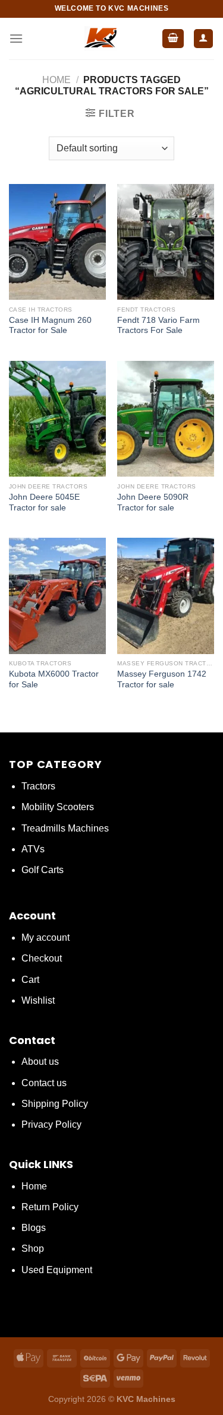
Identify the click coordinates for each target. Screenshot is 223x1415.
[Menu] (16, 38)
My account (45, 937)
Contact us (44, 1083)
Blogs (33, 1228)
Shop (32, 1248)
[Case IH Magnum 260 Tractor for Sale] (57, 242)
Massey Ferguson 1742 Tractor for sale (161, 679)
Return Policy (49, 1207)
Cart (30, 980)
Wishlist (38, 1000)
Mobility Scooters (57, 807)
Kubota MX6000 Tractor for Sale (54, 679)
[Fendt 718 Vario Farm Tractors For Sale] (165, 242)
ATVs (33, 849)
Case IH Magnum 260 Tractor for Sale (50, 325)
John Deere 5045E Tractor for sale (44, 502)
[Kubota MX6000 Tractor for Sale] (57, 595)
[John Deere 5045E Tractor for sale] (57, 419)
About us (40, 1062)
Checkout (41, 958)
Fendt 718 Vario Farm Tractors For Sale (158, 325)
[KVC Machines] (100, 38)
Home (56, 80)
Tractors (38, 786)
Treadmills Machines (65, 828)
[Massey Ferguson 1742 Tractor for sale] (165, 595)
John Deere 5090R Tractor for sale (153, 502)
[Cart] (173, 39)
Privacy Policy (51, 1124)
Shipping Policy (54, 1104)
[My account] (203, 39)
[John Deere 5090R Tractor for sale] (165, 419)
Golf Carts (42, 870)
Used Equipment (56, 1270)
